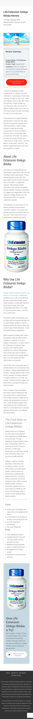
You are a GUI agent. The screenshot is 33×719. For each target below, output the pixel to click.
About (8, 673)
